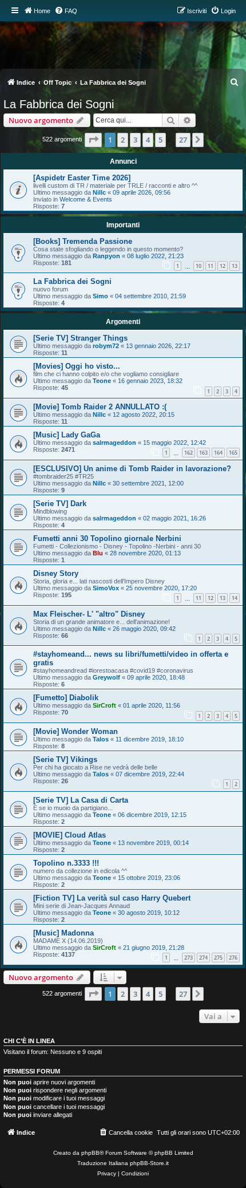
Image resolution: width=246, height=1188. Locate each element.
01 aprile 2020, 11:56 (151, 705)
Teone (102, 380)
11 (210, 266)
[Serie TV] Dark (59, 503)
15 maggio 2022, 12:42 (174, 442)
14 (234, 598)
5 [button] (160, 140)
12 (222, 266)
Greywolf (106, 677)
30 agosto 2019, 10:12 (149, 912)
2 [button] (123, 140)
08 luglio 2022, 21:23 (155, 255)
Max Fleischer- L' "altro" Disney (89, 614)
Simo (100, 296)
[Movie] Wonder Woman (75, 731)
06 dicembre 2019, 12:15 (152, 814)
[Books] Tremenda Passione (82, 241)
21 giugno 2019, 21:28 (153, 947)
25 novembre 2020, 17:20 (161, 588)
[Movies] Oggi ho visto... (76, 366)
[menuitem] (65, 11)
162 (188, 452)
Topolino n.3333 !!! (66, 863)
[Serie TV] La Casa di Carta (80, 800)
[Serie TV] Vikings (65, 759)
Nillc (99, 192)
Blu (98, 553)
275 (218, 957)
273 (188, 957)
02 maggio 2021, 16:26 (174, 518)
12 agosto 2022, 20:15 (143, 414)
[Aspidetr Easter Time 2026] (81, 177)
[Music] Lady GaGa (66, 435)
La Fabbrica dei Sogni (58, 104)
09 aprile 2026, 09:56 (141, 192)
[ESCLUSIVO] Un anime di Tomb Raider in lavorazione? (132, 468)
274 (203, 957)
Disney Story (55, 573)
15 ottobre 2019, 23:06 (149, 877)
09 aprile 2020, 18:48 (156, 677)
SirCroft (104, 705)
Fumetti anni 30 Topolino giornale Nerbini (107, 538)
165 (233, 452)
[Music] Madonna (63, 933)
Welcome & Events (85, 199)
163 (203, 452)
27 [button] (183, 140)
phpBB (90, 1153)
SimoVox (106, 588)
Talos (101, 739)
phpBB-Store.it (149, 1163)
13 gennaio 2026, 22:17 (158, 345)
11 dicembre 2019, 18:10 (150, 739)
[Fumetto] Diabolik (65, 697)
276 (233, 957)
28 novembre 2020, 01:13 (145, 553)
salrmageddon (114, 442)
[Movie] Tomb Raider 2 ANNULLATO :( (99, 406)
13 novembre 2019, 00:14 (153, 842)
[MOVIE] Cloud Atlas (69, 835)
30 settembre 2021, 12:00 (148, 483)
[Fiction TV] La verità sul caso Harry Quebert (112, 898)
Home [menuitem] (42, 10)
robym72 (106, 345)
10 (198, 266)
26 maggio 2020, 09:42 (144, 628)
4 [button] (148, 140)
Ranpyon (106, 255)
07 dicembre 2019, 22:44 (150, 774)
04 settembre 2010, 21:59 (150, 296)
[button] (93, 140)
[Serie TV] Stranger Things (80, 338)
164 (218, 452)
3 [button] (135, 140)
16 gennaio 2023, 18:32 (150, 380)
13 (234, 266)
